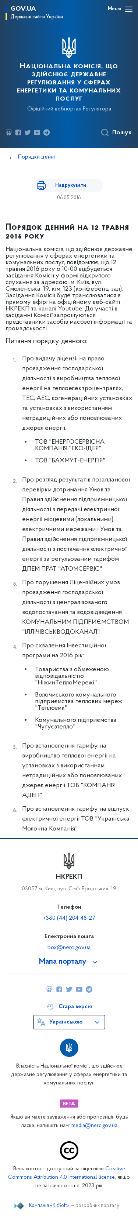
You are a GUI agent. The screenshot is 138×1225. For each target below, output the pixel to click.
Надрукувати (70, 185)
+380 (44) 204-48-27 (69, 918)
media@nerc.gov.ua (94, 1125)
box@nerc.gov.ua (69, 947)
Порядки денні (36, 157)
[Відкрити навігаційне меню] (128, 9)
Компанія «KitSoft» (49, 1205)
